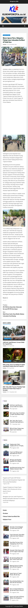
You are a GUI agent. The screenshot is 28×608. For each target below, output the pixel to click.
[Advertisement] (14, 119)
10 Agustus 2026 (15, 584)
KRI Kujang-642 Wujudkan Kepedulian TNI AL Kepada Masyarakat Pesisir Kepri (15, 460)
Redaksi (5, 44)
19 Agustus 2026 (15, 463)
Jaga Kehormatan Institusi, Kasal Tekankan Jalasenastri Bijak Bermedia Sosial (17, 468)
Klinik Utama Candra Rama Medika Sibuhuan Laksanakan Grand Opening (13, 314)
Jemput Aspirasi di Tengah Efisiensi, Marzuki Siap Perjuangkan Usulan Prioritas (16, 574)
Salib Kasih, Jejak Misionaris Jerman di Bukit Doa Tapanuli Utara (13, 343)
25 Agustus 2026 (15, 538)
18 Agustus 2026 (15, 553)
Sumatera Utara (6, 35)
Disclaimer (5, 513)
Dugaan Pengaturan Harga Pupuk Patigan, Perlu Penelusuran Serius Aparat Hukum (12, 489)
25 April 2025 (14, 408)
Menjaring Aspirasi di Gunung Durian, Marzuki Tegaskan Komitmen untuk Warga (16, 566)
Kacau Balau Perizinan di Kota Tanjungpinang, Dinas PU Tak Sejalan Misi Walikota (16, 543)
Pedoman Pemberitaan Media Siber (11, 516)
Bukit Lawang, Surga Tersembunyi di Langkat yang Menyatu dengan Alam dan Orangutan (14, 365)
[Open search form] (24, 26)
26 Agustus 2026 (15, 448)
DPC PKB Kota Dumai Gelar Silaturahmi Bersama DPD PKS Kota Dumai (12, 307)
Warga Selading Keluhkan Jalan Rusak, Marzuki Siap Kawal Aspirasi (16, 581)
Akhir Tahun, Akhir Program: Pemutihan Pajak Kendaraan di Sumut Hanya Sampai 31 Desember (14, 388)
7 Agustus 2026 (14, 600)
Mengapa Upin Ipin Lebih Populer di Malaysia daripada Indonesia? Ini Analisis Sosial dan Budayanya (14, 498)
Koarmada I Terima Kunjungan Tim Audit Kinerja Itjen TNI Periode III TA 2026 (16, 527)
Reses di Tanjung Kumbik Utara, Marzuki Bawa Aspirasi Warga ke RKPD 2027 (17, 589)
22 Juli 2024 (14, 432)
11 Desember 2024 (15, 424)
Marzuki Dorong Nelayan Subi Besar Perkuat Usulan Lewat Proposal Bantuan (16, 558)
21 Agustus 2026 (15, 455)
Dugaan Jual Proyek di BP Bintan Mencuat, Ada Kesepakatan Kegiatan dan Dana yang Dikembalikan (14, 480)
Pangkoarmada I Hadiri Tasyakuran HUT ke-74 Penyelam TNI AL (17, 445)
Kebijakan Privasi (7, 519)
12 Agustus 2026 (15, 569)
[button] (3, 26)
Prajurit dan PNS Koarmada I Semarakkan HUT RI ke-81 (16, 452)
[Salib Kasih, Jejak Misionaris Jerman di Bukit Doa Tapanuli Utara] (14, 333)
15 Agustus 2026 (15, 471)
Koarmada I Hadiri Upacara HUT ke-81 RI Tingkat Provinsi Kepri (17, 550)
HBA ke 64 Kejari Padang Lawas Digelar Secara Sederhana (17, 429)
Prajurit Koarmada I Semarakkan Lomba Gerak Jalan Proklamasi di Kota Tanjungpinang (17, 535)
